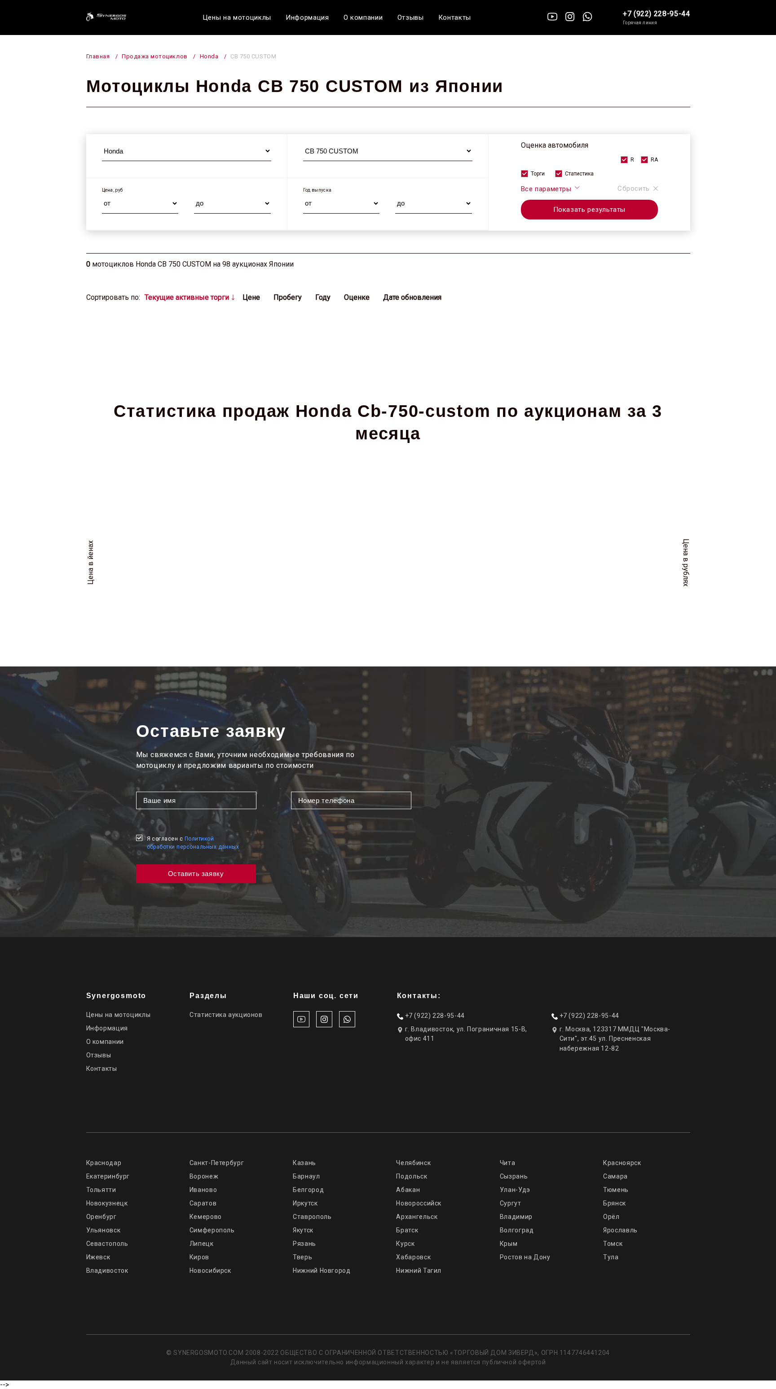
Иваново (203, 1189)
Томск (612, 1243)
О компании (363, 17)
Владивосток (107, 1270)
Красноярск (622, 1162)
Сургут (510, 1203)
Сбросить (633, 188)
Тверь (302, 1257)
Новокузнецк (107, 1203)
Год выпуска (317, 190)
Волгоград (517, 1230)
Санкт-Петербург (217, 1162)
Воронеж (204, 1176)
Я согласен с (193, 843)
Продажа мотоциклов (154, 56)
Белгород (308, 1189)
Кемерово (206, 1216)
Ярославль (620, 1230)
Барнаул (306, 1176)
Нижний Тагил (418, 1270)
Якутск (303, 1230)
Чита (508, 1162)
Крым (509, 1243)
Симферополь (212, 1230)
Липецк (202, 1243)
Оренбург (101, 1216)
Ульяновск (103, 1230)
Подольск (411, 1176)
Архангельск (416, 1216)
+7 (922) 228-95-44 (656, 13)
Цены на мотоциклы (237, 17)
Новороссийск (418, 1203)
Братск (407, 1230)
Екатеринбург (108, 1176)
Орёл (611, 1216)
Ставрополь (312, 1216)
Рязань (304, 1243)
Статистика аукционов (226, 1014)
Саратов (203, 1203)
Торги (538, 174)
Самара (615, 1176)
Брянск (614, 1203)
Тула (611, 1257)
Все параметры (547, 189)
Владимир (516, 1216)
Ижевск (98, 1257)
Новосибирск (210, 1270)
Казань (304, 1162)
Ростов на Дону (525, 1257)
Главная (98, 56)
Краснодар (104, 1162)
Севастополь (107, 1243)
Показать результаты (589, 210)
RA (654, 160)
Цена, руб (112, 190)
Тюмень (616, 1189)
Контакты (454, 17)
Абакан (408, 1189)
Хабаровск (413, 1257)
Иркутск (305, 1203)
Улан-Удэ (515, 1189)
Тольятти (101, 1189)
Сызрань (514, 1176)
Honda (209, 56)
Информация (307, 17)
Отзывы (410, 17)
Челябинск (413, 1162)
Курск (405, 1243)
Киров (199, 1257)
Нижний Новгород (321, 1270)
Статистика (579, 174)
